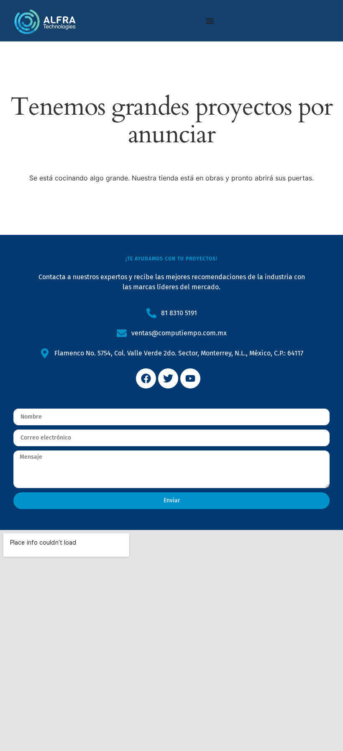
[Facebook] (146, 378)
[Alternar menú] (210, 21)
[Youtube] (190, 378)
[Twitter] (168, 378)
